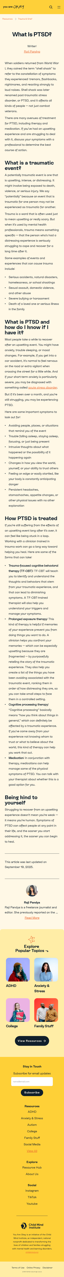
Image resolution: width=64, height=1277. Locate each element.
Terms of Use (18, 1267)
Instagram (32, 1190)
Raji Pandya (32, 51)
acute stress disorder (42, 387)
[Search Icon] (51, 7)
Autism (32, 1124)
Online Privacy (33, 1267)
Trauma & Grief (25, 19)
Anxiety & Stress (32, 1118)
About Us (32, 1174)
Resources (7, 19)
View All (32, 1150)
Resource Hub (32, 1167)
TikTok (32, 1197)
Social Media (32, 1144)
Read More (32, 917)
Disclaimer (48, 1267)
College (32, 1131)
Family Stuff (32, 1137)
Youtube (32, 1203)
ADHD (32, 1111)
